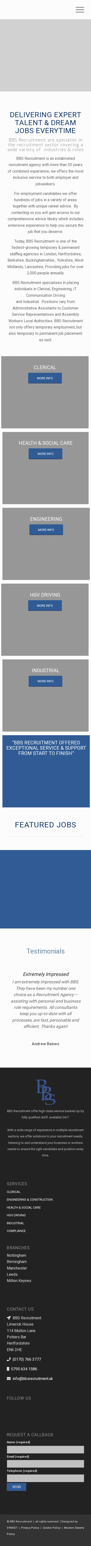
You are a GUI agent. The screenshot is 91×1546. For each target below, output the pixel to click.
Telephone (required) (22, 1471)
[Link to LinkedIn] (25, 1406)
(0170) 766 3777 (27, 1359)
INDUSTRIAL (15, 1223)
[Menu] (77, 9)
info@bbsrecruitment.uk (33, 1378)
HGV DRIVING (16, 1215)
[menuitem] (77, 9)
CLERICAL (14, 1192)
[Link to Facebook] (66, 1540)
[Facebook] (10, 1406)
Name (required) (18, 1442)
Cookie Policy (51, 1527)
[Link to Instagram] (17, 1406)
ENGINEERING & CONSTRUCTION (30, 1199)
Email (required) (18, 1456)
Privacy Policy (30, 1527)
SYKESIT (12, 1527)
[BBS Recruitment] (38, 9)
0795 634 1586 (24, 1369)
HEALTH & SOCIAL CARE (24, 1207)
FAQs (78, 877)
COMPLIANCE (16, 1231)
